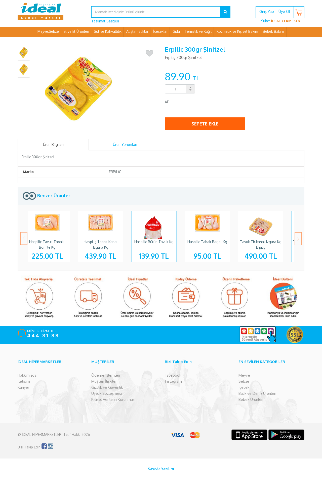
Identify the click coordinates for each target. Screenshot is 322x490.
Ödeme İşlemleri (105, 375)
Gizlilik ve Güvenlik (107, 387)
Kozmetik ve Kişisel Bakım (237, 31)
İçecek (243, 387)
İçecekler (160, 31)
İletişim (24, 381)
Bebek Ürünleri (250, 399)
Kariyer (23, 387)
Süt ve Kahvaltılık (108, 31)
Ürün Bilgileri (53, 144)
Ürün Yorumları (125, 144)
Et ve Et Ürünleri (76, 31)
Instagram (173, 381)
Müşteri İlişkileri (104, 381)
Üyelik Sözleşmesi (106, 393)
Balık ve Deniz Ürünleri (257, 393)
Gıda (176, 31)
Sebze (243, 381)
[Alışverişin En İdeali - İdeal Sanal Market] (51, 11)
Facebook (173, 375)
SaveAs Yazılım (161, 469)
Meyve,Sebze (48, 31)
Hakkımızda (27, 375)
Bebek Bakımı (274, 31)
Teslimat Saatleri (105, 21)
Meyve (244, 375)
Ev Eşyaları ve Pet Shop (161, 41)
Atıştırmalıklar (137, 31)
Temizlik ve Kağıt (198, 31)
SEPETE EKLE (205, 123)
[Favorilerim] (149, 53)
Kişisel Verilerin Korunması (113, 399)
